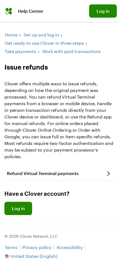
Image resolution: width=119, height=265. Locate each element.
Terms (11, 247)
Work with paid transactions (71, 51)
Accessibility (69, 247)
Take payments (20, 51)
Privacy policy (36, 247)
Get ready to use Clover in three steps (44, 43)
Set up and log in (41, 34)
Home (11, 34)
